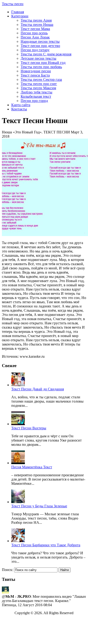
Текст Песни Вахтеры (28, 428)
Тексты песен (12, 4)
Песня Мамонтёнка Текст (31, 467)
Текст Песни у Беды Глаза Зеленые (39, 506)
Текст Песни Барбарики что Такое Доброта (45, 545)
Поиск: (7, 570)
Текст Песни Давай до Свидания (37, 389)
